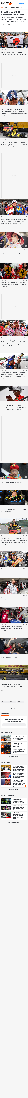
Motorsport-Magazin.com (6, 3)
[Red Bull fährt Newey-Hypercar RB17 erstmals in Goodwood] (14, 745)
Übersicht (12, 8)
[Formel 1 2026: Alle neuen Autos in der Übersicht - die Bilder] (14, 751)
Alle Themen (20, 701)
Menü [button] (26, 3)
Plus (21, 3)
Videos (17, 8)
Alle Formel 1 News (13, 790)
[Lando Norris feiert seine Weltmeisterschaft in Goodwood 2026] (14, 738)
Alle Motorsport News (13, 822)
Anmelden (17, 3)
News (22, 8)
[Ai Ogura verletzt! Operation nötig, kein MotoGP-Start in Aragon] (14, 801)
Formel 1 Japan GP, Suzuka (8, 701)
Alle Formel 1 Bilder (13, 756)
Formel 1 (6, 8)
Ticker (14, 3)
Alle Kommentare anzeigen (14, 724)
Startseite (13, 709)
